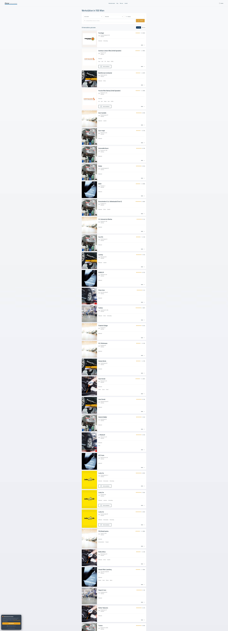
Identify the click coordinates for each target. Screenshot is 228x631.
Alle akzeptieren (11, 623)
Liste (139, 27)
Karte (144, 27)
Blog (117, 3)
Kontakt (126, 3)
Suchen (222, 3)
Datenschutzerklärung (16, 620)
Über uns (121, 3)
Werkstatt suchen (112, 3)
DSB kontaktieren (5, 621)
